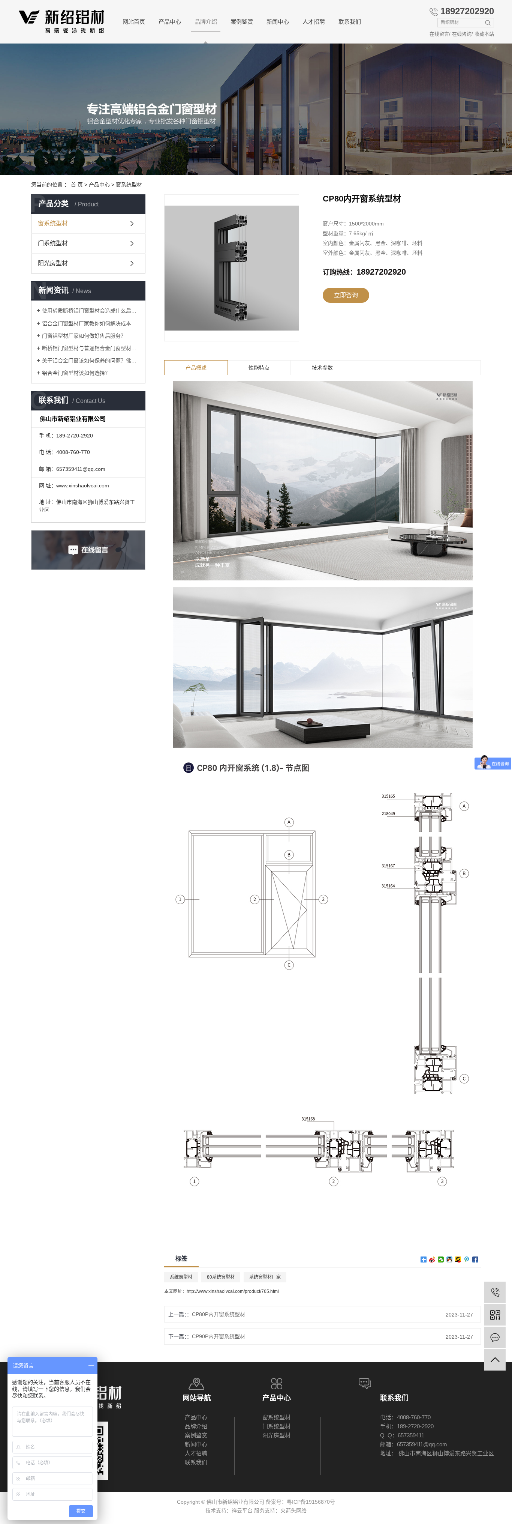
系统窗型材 (181, 1277)
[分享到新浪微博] (432, 1259)
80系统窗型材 (221, 1277)
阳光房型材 (53, 263)
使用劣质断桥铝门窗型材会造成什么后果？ (91, 311)
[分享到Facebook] (475, 1259)
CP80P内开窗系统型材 (218, 1314)
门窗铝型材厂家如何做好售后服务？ (84, 336)
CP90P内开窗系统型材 (218, 1336)
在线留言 (439, 34)
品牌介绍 (206, 21)
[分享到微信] (441, 1259)
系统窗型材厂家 (265, 1277)
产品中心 (170, 21)
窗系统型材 (129, 185)
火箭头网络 (293, 1510)
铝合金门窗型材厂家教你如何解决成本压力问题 (91, 323)
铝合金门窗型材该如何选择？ (76, 373)
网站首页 (134, 21)
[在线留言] (495, 1337)
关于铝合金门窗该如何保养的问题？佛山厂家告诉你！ (91, 361)
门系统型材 (53, 243)
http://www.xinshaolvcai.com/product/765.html (233, 1291)
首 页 (77, 185)
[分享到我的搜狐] (458, 1259)
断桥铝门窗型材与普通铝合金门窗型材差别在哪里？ (91, 348)
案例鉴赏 (242, 21)
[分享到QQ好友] (449, 1259)
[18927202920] (495, 1292)
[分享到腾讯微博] (467, 1259)
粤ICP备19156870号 (311, 1502)
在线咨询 (462, 34)
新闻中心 (277, 21)
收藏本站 (484, 34)
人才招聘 (313, 21)
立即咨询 (346, 295)
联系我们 (349, 21)
